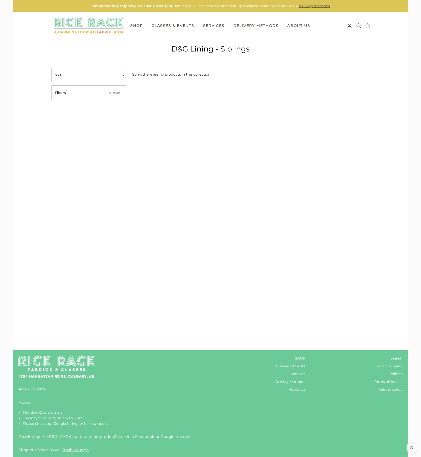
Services (298, 374)
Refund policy (390, 389)
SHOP (300, 358)
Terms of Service (388, 382)
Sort (58, 75)
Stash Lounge (75, 450)
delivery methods (314, 6)
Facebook (144, 436)
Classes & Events (290, 366)
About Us (297, 389)
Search (397, 358)
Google (60, 424)
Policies (396, 374)
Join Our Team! (389, 366)
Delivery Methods (289, 382)
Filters (87, 93)
